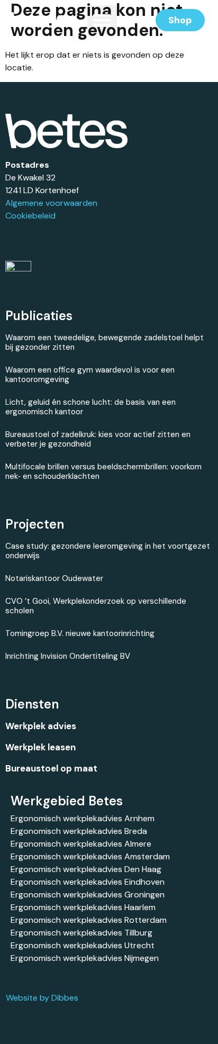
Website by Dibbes (42, 997)
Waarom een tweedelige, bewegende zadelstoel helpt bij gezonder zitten (104, 342)
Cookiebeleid (30, 215)
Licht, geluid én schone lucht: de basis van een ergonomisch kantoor (90, 407)
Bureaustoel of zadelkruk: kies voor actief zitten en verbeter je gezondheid (97, 439)
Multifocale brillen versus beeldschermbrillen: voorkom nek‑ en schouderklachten (103, 471)
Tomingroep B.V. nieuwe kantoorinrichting (80, 633)
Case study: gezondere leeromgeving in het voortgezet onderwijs (107, 551)
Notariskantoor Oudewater (54, 578)
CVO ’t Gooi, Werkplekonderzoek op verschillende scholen (95, 606)
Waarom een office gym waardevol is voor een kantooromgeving (90, 375)
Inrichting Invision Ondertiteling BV (67, 656)
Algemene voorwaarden (51, 202)
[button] (102, 20)
